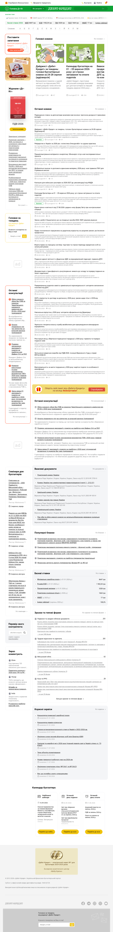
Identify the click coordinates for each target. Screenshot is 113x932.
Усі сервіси (99, 709)
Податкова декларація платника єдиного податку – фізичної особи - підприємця (69, 547)
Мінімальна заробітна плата (48, 579)
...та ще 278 (44, 652)
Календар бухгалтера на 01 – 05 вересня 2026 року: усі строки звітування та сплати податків (79, 72)
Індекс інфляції (101, 23)
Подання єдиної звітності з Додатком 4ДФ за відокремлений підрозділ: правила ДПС (69, 259)
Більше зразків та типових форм (69, 699)
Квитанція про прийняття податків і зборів (54, 631)
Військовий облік (44, 657)
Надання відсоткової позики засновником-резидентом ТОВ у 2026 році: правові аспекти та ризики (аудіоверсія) (69, 439)
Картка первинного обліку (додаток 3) (52, 671)
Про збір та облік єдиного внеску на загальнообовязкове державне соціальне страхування (68, 518)
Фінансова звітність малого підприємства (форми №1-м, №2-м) (62, 563)
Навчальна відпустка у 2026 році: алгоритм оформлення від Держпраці (63, 312)
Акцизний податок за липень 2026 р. (93, 808)
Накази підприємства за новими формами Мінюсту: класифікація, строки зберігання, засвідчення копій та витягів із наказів (46, 811)
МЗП (27, 23)
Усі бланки (99, 533)
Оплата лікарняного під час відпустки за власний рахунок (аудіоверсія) (65, 419)
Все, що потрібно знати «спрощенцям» (52, 774)
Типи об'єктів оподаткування (48, 753)
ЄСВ (40, 23)
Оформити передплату (42, 3)
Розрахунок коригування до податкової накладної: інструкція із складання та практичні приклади (18, 157)
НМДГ (84, 23)
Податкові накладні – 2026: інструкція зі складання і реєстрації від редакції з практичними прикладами (17, 145)
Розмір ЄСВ (41, 584)
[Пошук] (24, 632)
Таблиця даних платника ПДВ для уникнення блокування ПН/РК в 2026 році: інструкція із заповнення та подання (18, 195)
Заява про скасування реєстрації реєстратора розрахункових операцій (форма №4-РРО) (70, 690)
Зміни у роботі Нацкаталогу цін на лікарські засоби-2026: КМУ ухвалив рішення (66, 220)
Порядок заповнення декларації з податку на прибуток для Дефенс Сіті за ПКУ (68, 428)
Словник (11, 29)
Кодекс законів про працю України (51, 500)
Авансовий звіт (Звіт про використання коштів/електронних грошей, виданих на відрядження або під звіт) (69, 683)
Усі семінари (21, 611)
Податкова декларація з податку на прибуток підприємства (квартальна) (66, 558)
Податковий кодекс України (48, 475)
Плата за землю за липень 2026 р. (92, 816)
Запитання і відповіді (17, 137)
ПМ (56, 23)
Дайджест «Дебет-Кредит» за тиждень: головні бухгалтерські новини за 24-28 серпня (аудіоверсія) (49, 72)
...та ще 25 (43, 694)
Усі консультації (97, 401)
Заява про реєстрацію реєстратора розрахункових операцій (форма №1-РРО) (67, 687)
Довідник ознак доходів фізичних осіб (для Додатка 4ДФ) (60, 737)
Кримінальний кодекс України (49, 510)
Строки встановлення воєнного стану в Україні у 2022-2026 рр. (62, 730)
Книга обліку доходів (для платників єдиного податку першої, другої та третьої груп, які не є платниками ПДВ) (70, 623)
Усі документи (98, 469)
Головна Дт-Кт (16, 9)
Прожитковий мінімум (46, 588)
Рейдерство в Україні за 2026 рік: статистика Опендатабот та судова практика (65, 144)
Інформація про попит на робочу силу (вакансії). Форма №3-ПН (62, 642)
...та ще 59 (43, 674)
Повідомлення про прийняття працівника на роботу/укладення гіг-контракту (67, 649)
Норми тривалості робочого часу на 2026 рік (55, 760)
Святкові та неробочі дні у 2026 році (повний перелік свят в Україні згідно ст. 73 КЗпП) (69, 744)
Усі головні (98, 39)
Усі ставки (100, 573)
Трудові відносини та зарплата (49, 639)
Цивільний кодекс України (47, 492)
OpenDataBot (13, 639)
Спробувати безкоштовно (18, 3)
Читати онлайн (17, 129)
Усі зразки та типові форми (93, 613)
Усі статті (22, 205)
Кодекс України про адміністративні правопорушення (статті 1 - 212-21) (65, 483)
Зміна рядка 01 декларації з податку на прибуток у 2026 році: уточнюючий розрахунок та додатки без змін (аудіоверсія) (66, 450)
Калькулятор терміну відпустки (49, 723)
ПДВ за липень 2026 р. (93, 812)
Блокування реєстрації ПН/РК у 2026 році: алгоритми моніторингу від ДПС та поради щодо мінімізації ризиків (18, 169)
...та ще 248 (44, 634)
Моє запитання (15, 50)
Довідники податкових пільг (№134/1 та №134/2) (57, 767)
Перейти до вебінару (47, 832)
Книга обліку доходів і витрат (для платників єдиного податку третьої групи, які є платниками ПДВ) (69, 628)
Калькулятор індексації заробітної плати (53, 715)
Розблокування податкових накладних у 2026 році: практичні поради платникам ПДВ (18, 182)
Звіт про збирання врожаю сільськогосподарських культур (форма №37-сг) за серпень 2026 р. (70, 811)
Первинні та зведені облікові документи (53, 619)
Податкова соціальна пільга (48, 593)
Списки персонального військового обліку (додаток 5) (59, 660)
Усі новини (99, 109)
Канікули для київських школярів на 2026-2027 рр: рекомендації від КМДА (64, 183)
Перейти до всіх (70, 832)
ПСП (70, 23)
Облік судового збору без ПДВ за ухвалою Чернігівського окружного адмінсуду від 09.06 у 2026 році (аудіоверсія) (70, 408)
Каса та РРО (42, 679)
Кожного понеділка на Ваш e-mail (17, 231)
